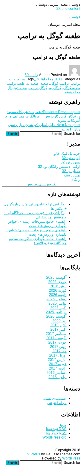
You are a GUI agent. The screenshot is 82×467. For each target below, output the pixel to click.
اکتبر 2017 (58, 329)
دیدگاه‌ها (56, 433)
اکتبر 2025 (58, 308)
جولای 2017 (57, 342)
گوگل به (55, 88)
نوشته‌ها (56, 429)
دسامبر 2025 (56, 299)
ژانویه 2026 (58, 295)
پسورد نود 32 (70, 162)
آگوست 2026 (56, 277)
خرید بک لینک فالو (67, 154)
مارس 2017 (57, 360)
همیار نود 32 (71, 171)
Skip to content (68, 8)
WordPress (70, 458)
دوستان (74, 16)
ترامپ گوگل (59, 83)
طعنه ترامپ (15, 83)
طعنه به (32, 83)
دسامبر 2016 (56, 373)
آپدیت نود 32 (71, 158)
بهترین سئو (72, 175)
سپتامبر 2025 (56, 312)
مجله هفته (72, 92)
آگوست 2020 (56, 316)
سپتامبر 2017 (56, 334)
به (23, 79)
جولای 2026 (57, 282)
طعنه (44, 83)
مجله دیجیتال (17, 88)
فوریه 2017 (58, 364)
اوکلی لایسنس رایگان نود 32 (59, 166)
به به (16, 79)
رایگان (75, 179)
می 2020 (59, 321)
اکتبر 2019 (58, 325)
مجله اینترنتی (43, 79)
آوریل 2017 (58, 355)
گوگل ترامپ (38, 88)
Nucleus (33, 454)
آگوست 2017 (56, 338)
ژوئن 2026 (58, 286)
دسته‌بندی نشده (55, 399)
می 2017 (59, 351)
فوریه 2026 (58, 290)
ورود (63, 424)
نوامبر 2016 (58, 377)
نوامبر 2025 (58, 303)
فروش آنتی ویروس (41, 184)
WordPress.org (54, 437)
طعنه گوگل (71, 88)
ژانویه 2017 (58, 368)
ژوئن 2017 (58, 347)
